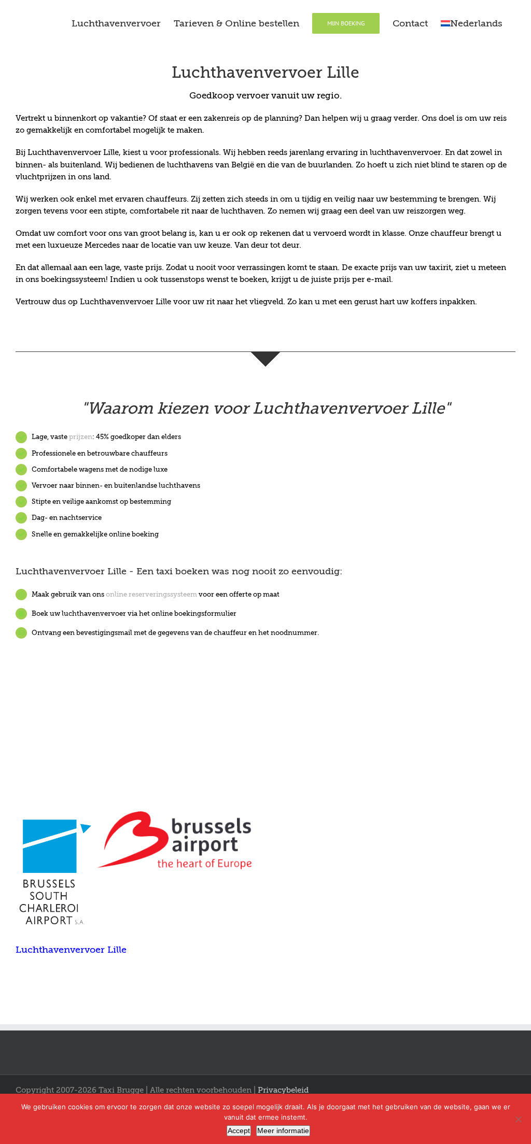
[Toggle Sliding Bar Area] (521, 9)
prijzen (80, 437)
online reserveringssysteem (151, 594)
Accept (239, 1130)
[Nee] (518, 1119)
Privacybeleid (283, 1090)
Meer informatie (283, 1130)
